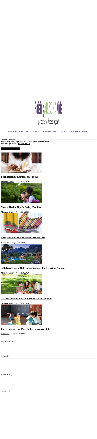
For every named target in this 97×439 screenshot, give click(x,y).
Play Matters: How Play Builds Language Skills (25, 329)
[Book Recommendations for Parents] (21, 172)
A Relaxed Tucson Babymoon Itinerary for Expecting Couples (33, 268)
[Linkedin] (16, 421)
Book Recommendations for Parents (19, 176)
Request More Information (20, 387)
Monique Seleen (7, 182)
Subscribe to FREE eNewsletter (22, 348)
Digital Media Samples (18, 385)
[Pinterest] (3, 427)
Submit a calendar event (19, 370)
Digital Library (14, 350)
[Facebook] (3, 421)
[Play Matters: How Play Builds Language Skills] (21, 324)
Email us (10, 405)
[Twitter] (9, 427)
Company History (16, 364)
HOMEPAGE (24, 144)
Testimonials (13, 381)
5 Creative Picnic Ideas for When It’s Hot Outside (26, 298)
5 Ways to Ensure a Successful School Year (23, 237)
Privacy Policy (14, 352)
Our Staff (12, 362)
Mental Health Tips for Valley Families (21, 207)
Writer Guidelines (15, 368)
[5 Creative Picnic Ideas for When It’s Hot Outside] (21, 294)
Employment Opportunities (20, 366)
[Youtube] (16, 427)
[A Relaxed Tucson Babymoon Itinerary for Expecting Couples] (21, 263)
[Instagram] (9, 421)
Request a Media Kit (17, 383)
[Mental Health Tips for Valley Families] (21, 202)
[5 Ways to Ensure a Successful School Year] (21, 233)
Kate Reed (5, 242)
